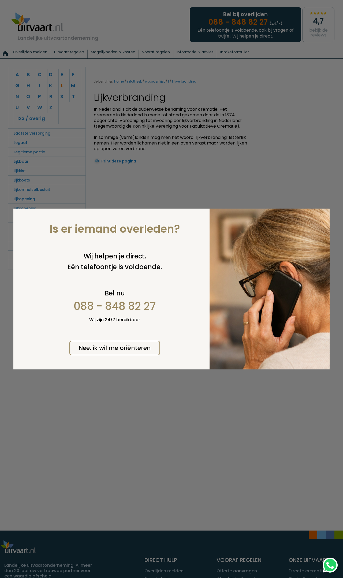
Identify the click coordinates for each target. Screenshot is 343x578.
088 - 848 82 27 (115, 306)
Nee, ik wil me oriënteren (115, 348)
